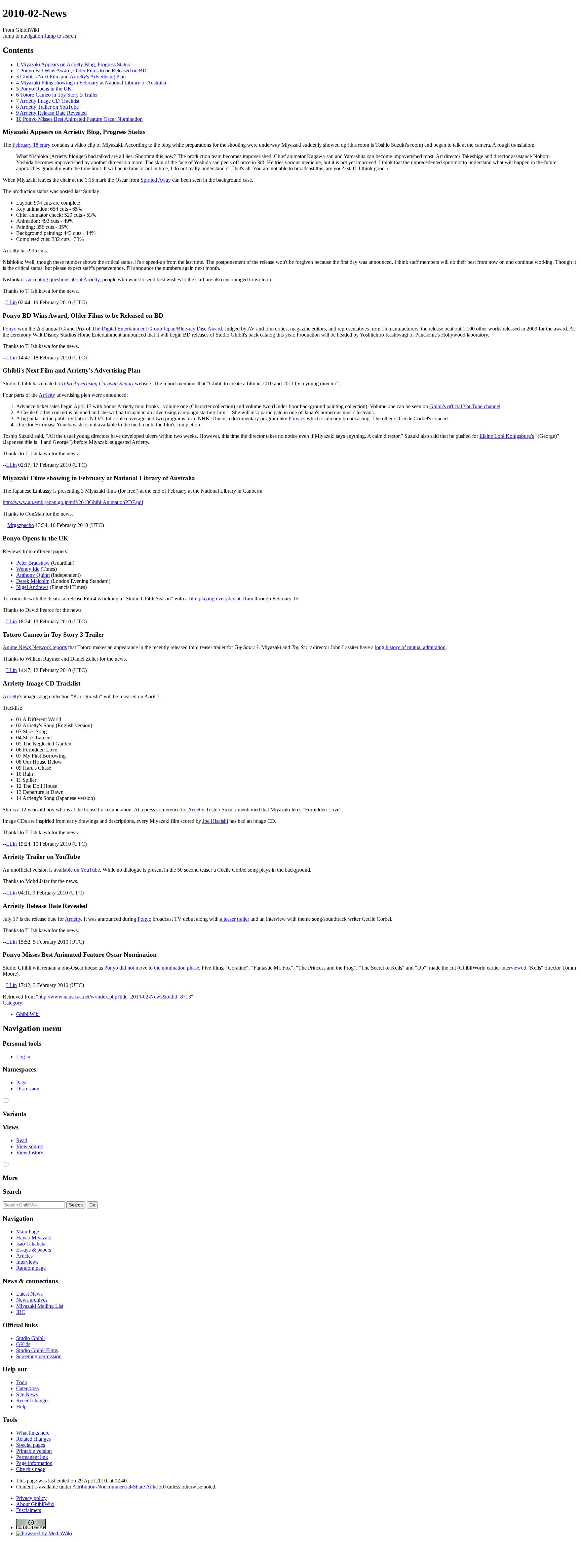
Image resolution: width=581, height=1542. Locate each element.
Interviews (27, 1262)
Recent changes (32, 1400)
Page (21, 1082)
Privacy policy (31, 1498)
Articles (24, 1256)
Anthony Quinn (33, 575)
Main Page (27, 1231)
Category (12, 1003)
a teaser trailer (234, 919)
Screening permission (39, 1356)
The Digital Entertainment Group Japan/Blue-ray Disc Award (157, 328)
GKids (23, 1344)
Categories (27, 1388)
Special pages (30, 1445)
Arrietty (47, 395)
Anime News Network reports (35, 647)
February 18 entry (31, 145)
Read (21, 1140)
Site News (27, 1394)
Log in (23, 1056)
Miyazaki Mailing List (39, 1306)
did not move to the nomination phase (159, 968)
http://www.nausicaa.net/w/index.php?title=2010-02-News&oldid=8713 (114, 997)
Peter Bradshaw (33, 563)
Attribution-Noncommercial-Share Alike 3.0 (119, 1487)
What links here (32, 1433)
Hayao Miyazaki (33, 1237)
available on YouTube (77, 870)
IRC (20, 1312)
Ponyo (9, 328)
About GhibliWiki (35, 1504)
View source (29, 1146)
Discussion (27, 1088)
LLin (11, 302)
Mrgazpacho (20, 525)
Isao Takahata (30, 1244)
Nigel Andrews (32, 587)
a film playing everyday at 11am (219, 598)
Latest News (29, 1294)
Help (21, 1406)
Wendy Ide (27, 569)
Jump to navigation (23, 36)
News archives (31, 1300)
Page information (34, 1463)
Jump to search (60, 36)
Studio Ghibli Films (37, 1350)
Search (12, 1191)
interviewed (513, 968)
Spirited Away (156, 180)
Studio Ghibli (30, 1338)
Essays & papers (33, 1250)
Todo (21, 1382)
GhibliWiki (28, 1014)
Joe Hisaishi (215, 821)
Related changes (33, 1439)
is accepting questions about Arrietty (61, 279)
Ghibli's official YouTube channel (464, 406)
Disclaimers (28, 1510)
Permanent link (32, 1457)
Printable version (34, 1451)
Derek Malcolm (32, 581)
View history (29, 1152)
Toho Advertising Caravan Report (97, 383)
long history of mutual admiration (410, 647)
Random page (31, 1268)
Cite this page (30, 1469)
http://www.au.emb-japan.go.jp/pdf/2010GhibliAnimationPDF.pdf (73, 502)
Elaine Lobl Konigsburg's (506, 436)
